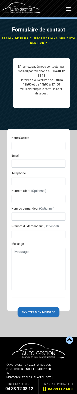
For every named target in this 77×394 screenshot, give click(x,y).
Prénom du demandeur (35, 226)
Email (15, 155)
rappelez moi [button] (60, 389)
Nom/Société (21, 138)
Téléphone (19, 173)
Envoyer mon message (38, 312)
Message (18, 244)
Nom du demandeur (33, 208)
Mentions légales (19, 377)
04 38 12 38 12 (19, 388)
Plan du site (42, 377)
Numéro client (29, 191)
